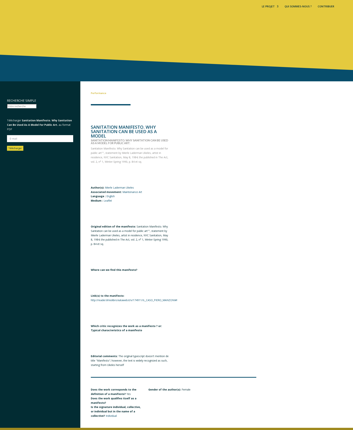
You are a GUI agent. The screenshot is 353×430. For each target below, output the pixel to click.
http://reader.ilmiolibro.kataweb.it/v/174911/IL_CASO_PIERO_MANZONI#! (134, 300)
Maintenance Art (132, 192)
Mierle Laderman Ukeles (119, 187)
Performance (98, 93)
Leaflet (108, 200)
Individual (111, 416)
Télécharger (15, 148)
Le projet (268, 6)
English (110, 196)
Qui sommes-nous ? (298, 6)
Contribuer (326, 6)
